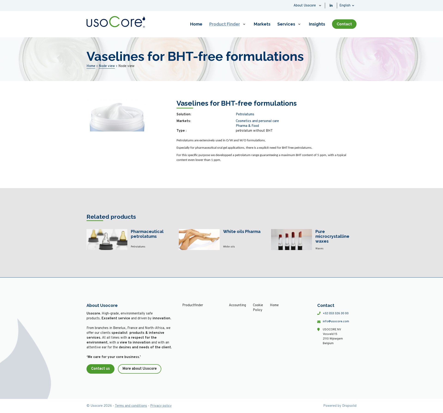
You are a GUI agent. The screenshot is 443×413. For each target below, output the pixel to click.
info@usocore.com (336, 321)
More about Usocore (140, 368)
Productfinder (192, 305)
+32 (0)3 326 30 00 (336, 313)
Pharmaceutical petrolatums (147, 234)
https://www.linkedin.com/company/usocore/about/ (331, 5)
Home (196, 24)
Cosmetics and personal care (257, 121)
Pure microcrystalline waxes (332, 236)
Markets (262, 24)
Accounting (237, 305)
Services (286, 24)
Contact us (100, 368)
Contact (344, 24)
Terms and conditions (131, 406)
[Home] (116, 22)
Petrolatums (245, 114)
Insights (317, 24)
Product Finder (224, 24)
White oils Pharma (241, 231)
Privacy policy (161, 406)
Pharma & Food (247, 126)
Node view (107, 66)
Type (181, 131)
